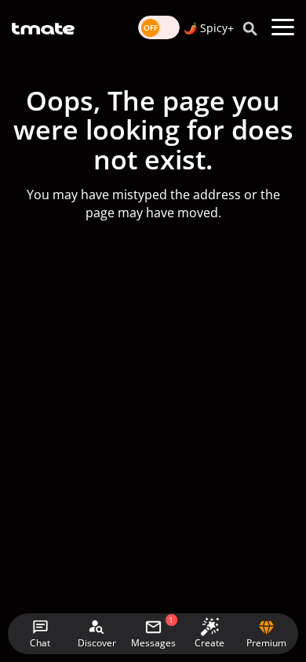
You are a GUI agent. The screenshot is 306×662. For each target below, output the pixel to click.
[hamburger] (282, 27)
